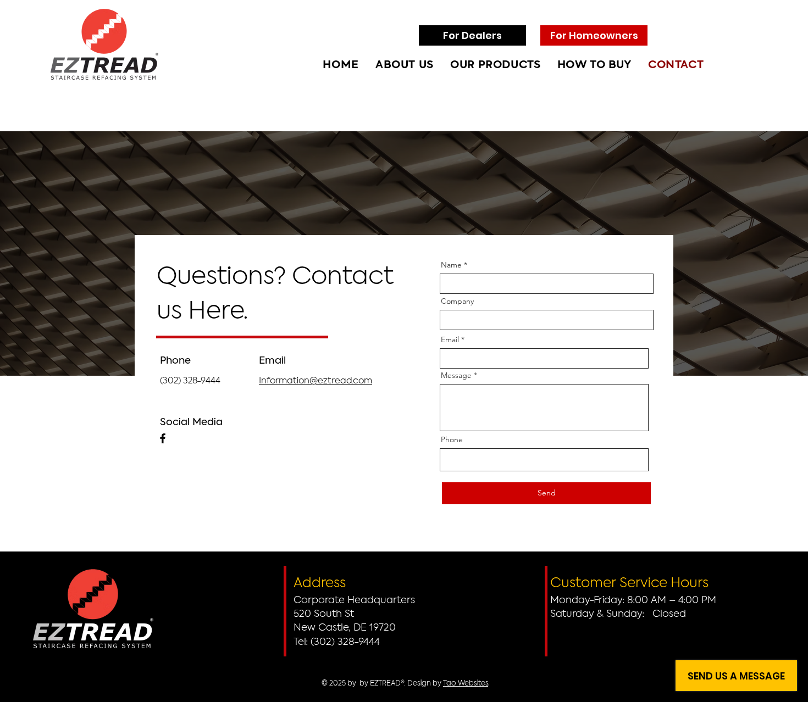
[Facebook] (162, 438)
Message (456, 375)
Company (457, 301)
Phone (452, 439)
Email (450, 339)
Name (451, 265)
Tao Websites (465, 684)
